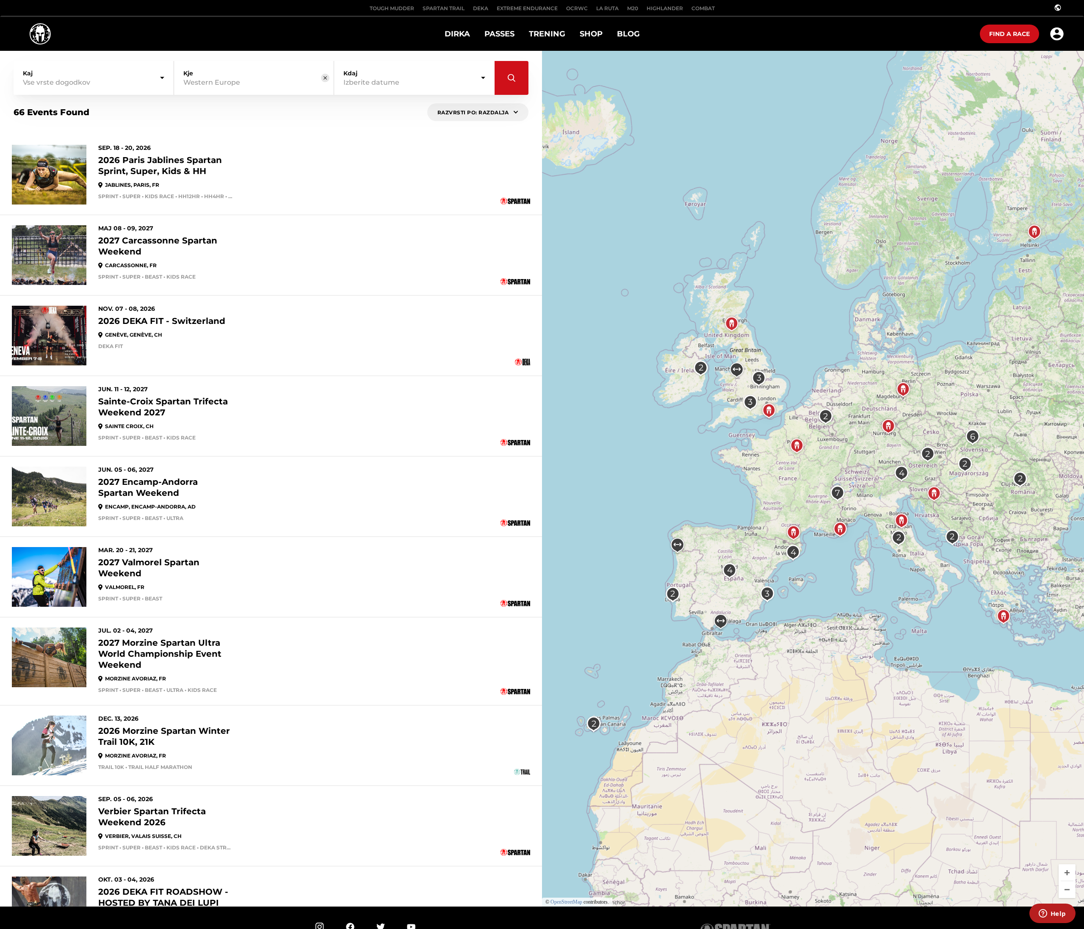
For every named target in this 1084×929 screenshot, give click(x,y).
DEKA (480, 8)
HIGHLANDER (665, 8)
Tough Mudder (392, 8)
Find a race (1009, 34)
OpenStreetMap (566, 902)
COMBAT (703, 8)
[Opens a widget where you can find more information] (1052, 914)
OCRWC (577, 8)
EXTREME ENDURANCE (527, 8)
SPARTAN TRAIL (444, 8)
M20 (632, 8)
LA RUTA (607, 8)
